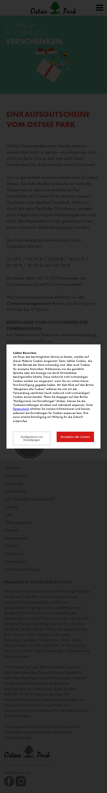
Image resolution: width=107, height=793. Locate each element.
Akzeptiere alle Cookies (75, 436)
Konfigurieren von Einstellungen (32, 438)
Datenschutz (21, 409)
